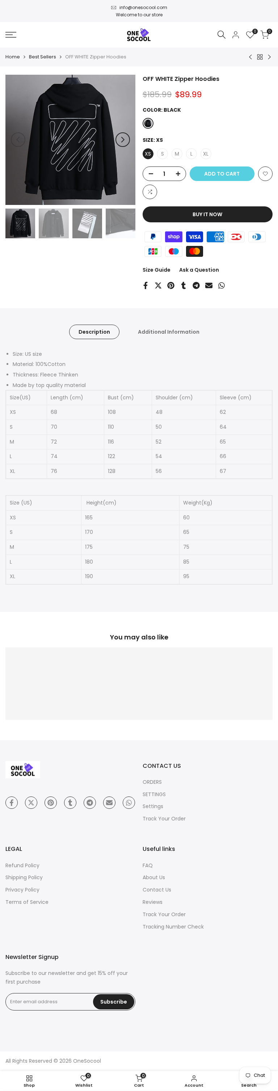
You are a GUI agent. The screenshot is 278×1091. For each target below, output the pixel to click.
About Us (154, 877)
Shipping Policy (24, 877)
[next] (122, 139)
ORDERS (152, 782)
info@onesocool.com (143, 7)
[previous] (18, 139)
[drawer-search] (222, 34)
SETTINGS (154, 794)
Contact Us (157, 889)
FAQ (148, 865)
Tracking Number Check (173, 926)
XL (205, 153)
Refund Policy (22, 865)
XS (148, 153)
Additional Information (168, 331)
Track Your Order (164, 818)
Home (12, 56)
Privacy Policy (22, 889)
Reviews (153, 902)
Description (94, 331)
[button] (265, 173)
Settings (153, 806)
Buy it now (207, 214)
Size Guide (156, 269)
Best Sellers (42, 56)
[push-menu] (10, 35)
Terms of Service (27, 902)
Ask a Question (199, 269)
